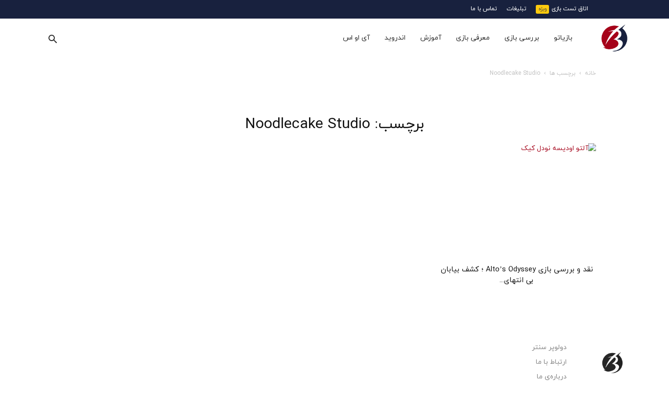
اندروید (395, 38)
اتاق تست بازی (569, 9)
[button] (52, 39)
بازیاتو (563, 38)
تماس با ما (484, 9)
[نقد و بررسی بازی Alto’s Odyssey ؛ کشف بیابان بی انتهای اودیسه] (516, 200)
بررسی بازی (521, 38)
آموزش (430, 38)
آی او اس (356, 38)
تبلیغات (516, 9)
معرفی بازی (473, 38)
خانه (590, 73)
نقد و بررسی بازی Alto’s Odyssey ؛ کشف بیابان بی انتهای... (517, 275)
